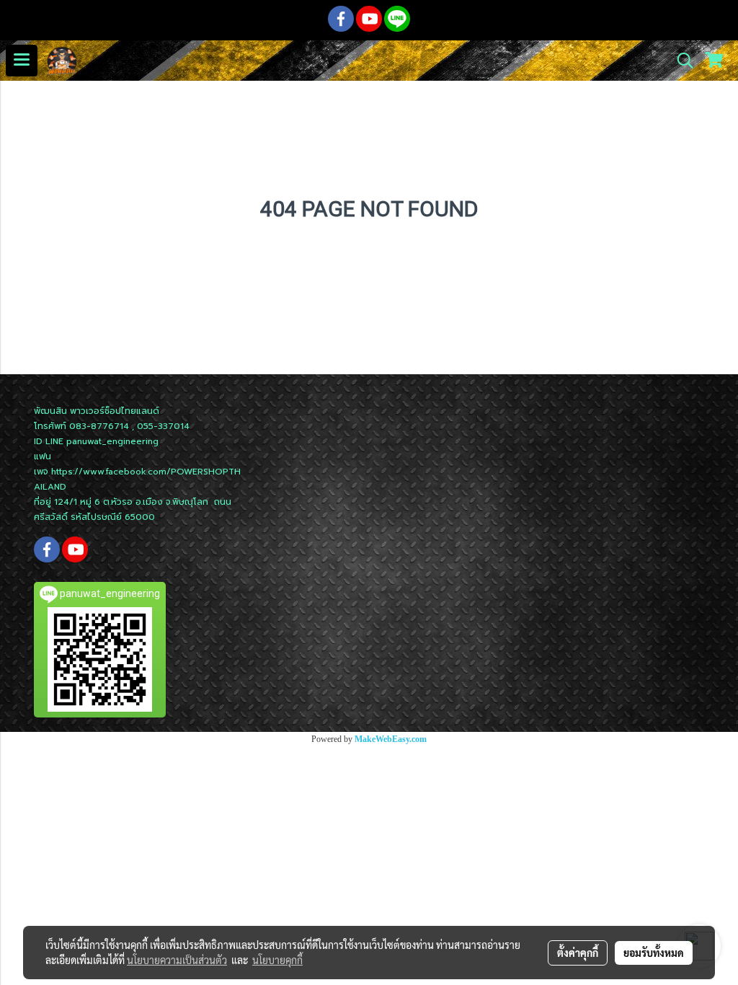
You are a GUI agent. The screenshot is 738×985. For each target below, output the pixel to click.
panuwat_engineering (112, 441)
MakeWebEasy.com (391, 739)
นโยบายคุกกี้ (277, 959)
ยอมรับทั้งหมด (653, 952)
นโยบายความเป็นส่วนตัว (177, 959)
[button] (680, 61)
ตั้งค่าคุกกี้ (577, 952)
